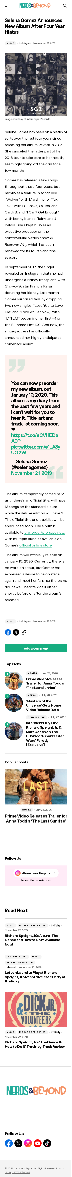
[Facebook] (9, 1143)
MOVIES (32, 673)
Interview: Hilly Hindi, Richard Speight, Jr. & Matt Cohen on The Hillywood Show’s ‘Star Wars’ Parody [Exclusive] (45, 734)
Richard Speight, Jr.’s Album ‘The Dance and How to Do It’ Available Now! (32, 940)
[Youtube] (38, 1143)
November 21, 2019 (31, 473)
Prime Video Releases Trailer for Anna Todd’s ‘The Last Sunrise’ (45, 683)
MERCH (32, 695)
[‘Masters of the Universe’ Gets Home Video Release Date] (14, 703)
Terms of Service (21, 1171)
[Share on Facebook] (8, 632)
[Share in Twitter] (16, 632)
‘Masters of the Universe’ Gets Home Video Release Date (43, 705)
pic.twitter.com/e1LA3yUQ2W (35, 450)
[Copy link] (24, 632)
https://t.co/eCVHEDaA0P (34, 438)
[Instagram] (28, 1143)
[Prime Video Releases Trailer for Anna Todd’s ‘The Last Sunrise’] (14, 681)
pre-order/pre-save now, (44, 532)
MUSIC (10, 43)
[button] (7, 5)
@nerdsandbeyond (36, 873)
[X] (18, 1143)
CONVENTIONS (37, 717)
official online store (35, 545)
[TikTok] (47, 1143)
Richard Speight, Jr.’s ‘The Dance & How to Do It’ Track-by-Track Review (35, 1044)
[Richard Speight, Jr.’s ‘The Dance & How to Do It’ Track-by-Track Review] (36, 1009)
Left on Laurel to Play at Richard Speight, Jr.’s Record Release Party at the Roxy (35, 977)
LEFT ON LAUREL (16, 956)
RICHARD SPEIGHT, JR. (32, 925)
